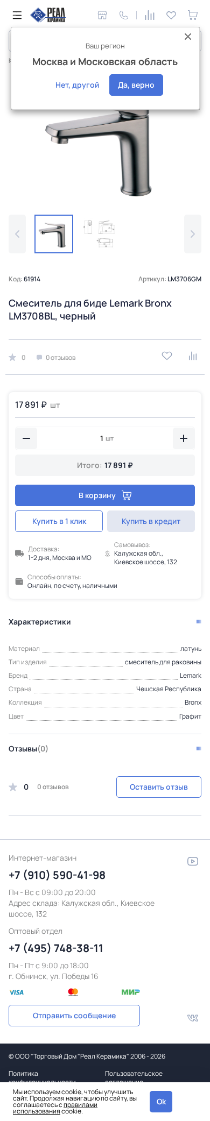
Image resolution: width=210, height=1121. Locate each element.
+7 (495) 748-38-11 (56, 948)
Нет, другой (77, 85)
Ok (161, 1101)
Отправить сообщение (74, 1015)
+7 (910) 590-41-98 (57, 875)
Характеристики (40, 621)
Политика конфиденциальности (42, 1078)
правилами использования (55, 1108)
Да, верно (136, 85)
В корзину (97, 495)
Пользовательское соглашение (134, 1078)
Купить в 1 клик (59, 521)
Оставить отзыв (159, 787)
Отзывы (28, 748)
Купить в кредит (151, 521)
